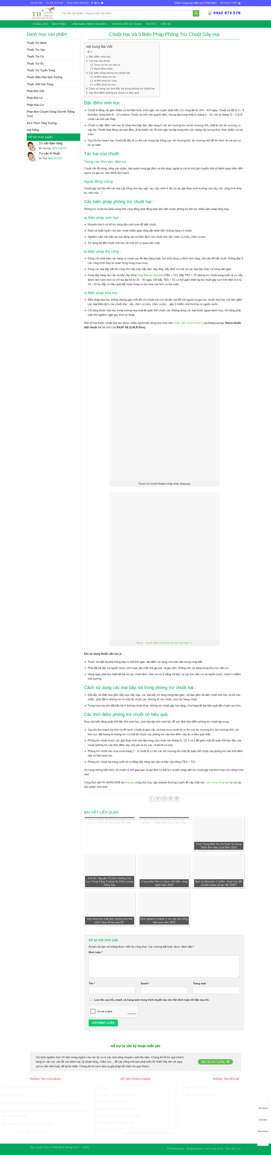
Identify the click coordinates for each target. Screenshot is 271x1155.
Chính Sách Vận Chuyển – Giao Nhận (118, 1115)
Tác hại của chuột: (99, 61)
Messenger (263, 1131)
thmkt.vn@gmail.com (204, 1095)
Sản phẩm (58, 24)
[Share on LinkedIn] (177, 799)
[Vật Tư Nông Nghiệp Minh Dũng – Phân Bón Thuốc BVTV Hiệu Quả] (42, 13)
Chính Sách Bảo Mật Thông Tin (114, 1102)
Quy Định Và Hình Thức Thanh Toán (117, 1109)
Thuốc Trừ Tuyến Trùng (41, 70)
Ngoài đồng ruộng (103, 68)
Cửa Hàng (262, 1108)
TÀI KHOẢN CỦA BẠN (109, 1129)
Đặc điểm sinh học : (100, 56)
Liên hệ (165, 24)
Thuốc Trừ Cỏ (35, 56)
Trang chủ (40, 24)
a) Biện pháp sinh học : (105, 77)
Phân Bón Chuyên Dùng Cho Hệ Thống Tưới (50, 114)
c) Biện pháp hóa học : (105, 84)
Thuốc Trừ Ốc (35, 63)
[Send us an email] (95, 3)
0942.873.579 (55, 158)
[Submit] (196, 13)
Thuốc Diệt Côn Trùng (40, 84)
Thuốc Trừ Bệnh (36, 42)
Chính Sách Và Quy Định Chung (114, 1095)
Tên (92, 983)
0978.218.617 (59, 148)
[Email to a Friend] (164, 799)
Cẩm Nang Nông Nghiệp (88, 24)
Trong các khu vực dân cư (107, 65)
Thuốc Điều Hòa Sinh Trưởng (44, 77)
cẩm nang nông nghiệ (218, 782)
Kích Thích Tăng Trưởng (42, 123)
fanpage (129, 782)
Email (145, 983)
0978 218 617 (201, 1087)
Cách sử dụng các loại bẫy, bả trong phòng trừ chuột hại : (122, 88)
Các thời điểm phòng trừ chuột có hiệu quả (114, 92)
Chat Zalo (263, 1120)
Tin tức (151, 24)
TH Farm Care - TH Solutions (185, 1148)
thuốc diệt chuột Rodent (188, 322)
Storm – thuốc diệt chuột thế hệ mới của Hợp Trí (164, 642)
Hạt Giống (33, 129)
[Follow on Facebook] (92, 3)
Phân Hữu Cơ (35, 104)
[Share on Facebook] (151, 799)
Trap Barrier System (150, 275)
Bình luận (96, 952)
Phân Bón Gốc (36, 91)
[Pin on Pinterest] (170, 799)
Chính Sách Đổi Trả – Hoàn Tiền (114, 1122)
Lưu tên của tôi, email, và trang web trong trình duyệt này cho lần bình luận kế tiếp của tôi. (151, 1000)
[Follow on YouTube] (102, 3)
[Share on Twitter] (158, 799)
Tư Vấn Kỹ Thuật (54, 3)
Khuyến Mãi (36, 3)
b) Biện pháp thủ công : (105, 80)
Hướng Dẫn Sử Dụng (127, 24)
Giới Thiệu (101, 1088)
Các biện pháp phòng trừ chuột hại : (110, 73)
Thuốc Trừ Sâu (36, 49)
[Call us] (99, 3)
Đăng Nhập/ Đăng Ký (77, 3)
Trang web (199, 983)
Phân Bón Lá (34, 97)
